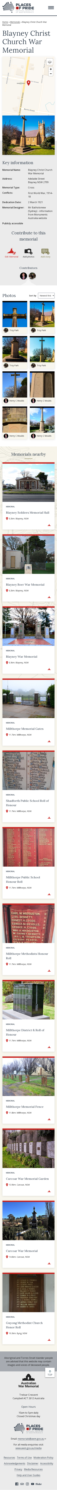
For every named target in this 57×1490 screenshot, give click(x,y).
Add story (45, 256)
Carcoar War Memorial (22, 1251)
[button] (51, 7)
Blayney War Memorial (21, 656)
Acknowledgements (14, 1463)
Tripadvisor (22, 1484)
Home (5, 22)
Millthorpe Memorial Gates (25, 729)
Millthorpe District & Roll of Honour (25, 1032)
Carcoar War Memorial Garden (27, 1179)
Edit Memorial (11, 256)
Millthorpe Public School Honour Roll (23, 879)
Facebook (16, 1484)
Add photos (28, 256)
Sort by (32, 295)
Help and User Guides (28, 1475)
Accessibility (46, 1463)
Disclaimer (32, 1463)
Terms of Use (24, 1457)
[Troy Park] (32, 276)
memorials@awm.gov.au (31, 1438)
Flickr (39, 1484)
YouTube (32, 1484)
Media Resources (33, 1469)
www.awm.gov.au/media (28, 1448)
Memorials (15, 22)
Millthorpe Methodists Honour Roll (27, 956)
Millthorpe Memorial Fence (25, 1106)
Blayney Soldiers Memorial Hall (27, 512)
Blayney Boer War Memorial (25, 584)
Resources (9, 1457)
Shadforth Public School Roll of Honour (27, 803)
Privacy (18, 1469)
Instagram (27, 1484)
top (50, 1375)
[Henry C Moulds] (23, 276)
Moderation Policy (43, 1457)
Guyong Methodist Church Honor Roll (24, 1325)
